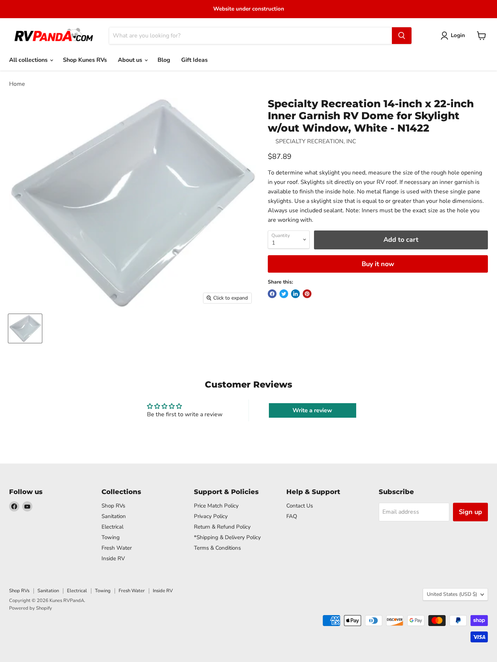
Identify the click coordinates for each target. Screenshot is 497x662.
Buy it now (378, 264)
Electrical (112, 526)
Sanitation (114, 516)
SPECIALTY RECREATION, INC (315, 141)
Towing (111, 537)
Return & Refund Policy (222, 526)
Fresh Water (117, 547)
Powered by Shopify (30, 608)
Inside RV (113, 558)
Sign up (470, 511)
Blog (164, 60)
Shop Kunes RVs (85, 60)
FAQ (291, 516)
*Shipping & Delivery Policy (227, 537)
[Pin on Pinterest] (307, 293)
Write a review (312, 410)
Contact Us (299, 505)
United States (452, 594)
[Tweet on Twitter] (283, 293)
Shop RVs (113, 505)
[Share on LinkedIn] (295, 293)
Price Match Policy (216, 505)
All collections (29, 60)
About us (131, 60)
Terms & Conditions (217, 547)
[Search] (401, 35)
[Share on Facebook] (272, 293)
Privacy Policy (211, 516)
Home (17, 84)
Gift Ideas (194, 60)
